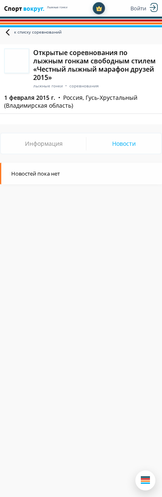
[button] (145, 480)
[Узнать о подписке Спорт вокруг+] (99, 8)
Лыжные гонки (57, 7)
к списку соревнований (37, 32)
